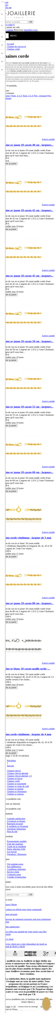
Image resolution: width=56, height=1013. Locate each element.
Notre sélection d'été (16, 849)
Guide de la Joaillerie (16, 846)
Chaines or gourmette (16, 783)
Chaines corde (13, 781)
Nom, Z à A (28, 96)
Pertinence (6, 96)
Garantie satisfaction (16, 818)
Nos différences (14, 866)
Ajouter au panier (9, 164)
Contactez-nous (14, 874)
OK (30, 22)
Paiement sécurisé (15, 824)
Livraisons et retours (16, 821)
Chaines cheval (14, 770)
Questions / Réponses (16, 854)
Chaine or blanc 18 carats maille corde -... (25, 668)
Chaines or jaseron (15, 794)
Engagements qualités (17, 841)
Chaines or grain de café (18, 786)
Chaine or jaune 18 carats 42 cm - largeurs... (27, 210)
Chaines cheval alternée (17, 773)
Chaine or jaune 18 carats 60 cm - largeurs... (27, 472)
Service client (13, 872)
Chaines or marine (15, 789)
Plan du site (12, 831)
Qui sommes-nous (15, 864)
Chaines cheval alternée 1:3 (19, 776)
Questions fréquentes (16, 829)
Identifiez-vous (31, 30)
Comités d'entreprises (16, 877)
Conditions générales (16, 869)
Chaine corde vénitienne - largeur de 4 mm (26, 734)
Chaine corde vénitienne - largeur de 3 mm (26, 537)
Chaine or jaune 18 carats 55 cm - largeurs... (27, 406)
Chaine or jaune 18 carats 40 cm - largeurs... (27, 144)
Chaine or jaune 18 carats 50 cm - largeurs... (27, 341)
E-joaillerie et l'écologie (17, 826)
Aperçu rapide (48, 139)
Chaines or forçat (14, 778)
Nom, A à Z (16, 96)
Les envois (12, 851)
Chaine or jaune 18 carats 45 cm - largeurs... (27, 275)
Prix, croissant (40, 96)
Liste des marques (15, 844)
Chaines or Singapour (17, 791)
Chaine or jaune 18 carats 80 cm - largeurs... (27, 603)
